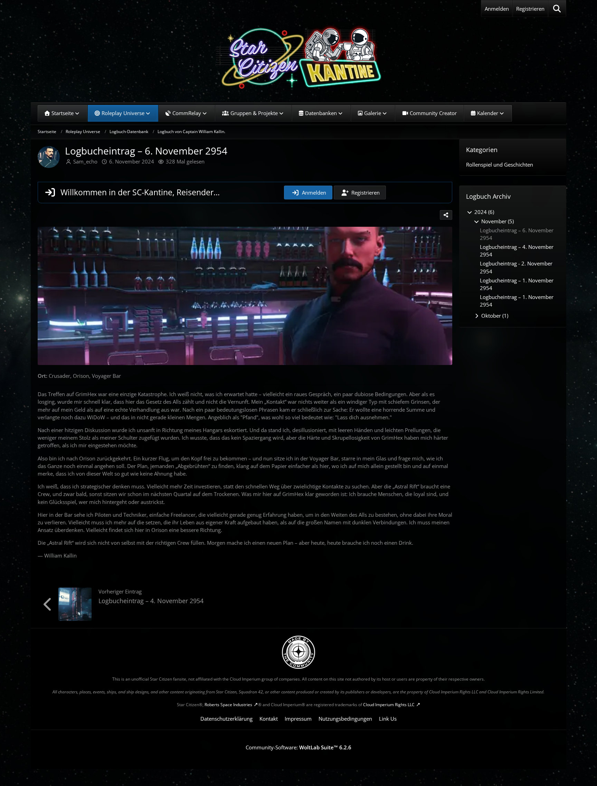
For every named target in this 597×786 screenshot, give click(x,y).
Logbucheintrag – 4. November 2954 (150, 601)
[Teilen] (446, 215)
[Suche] (557, 8)
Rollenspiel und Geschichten (499, 164)
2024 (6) (483, 211)
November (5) (497, 221)
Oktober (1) (494, 315)
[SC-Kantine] (298, 57)
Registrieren (530, 8)
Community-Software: (298, 747)
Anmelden (497, 8)
